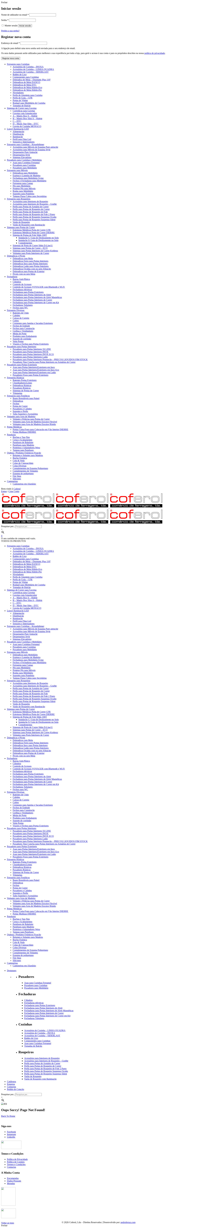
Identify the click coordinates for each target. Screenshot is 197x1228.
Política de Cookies (16, 1162)
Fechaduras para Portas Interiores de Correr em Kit (47, 1016)
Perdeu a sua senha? (10, 31)
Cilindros (28, 1000)
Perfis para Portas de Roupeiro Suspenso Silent (45, 1074)
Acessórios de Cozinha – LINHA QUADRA (44, 1030)
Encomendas (13, 1178)
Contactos (11, 1167)
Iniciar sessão (25, 26)
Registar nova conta (10, 58)
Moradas (11, 1183)
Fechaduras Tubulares (34, 1018)
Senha (5, 20)
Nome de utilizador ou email (15, 15)
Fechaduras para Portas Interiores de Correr (44, 1013)
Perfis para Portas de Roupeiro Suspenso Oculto (46, 1071)
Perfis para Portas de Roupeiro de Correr (42, 1066)
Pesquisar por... (8, 526)
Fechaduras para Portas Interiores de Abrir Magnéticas (48, 1010)
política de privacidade (154, 53)
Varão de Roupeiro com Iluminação (40, 1079)
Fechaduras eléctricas (34, 1003)
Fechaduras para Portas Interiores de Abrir (43, 1008)
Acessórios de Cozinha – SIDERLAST (42, 1035)
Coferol (17, 489)
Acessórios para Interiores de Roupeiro (42, 1058)
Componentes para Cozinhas (37, 1041)
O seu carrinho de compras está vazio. (18, 538)
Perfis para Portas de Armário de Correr (42, 1063)
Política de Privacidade (17, 1159)
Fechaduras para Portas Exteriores (39, 1005)
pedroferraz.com (128, 1222)
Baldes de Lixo (31, 1038)
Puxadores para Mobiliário (36, 988)
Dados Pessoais (14, 1181)
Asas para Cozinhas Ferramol (37, 983)
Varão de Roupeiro (32, 1076)
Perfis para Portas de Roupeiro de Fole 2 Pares (45, 1068)
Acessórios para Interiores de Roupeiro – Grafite (46, 1061)
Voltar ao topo (7, 1223)
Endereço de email (10, 43)
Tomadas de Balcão (33, 1046)
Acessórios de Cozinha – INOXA (39, 1033)
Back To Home (8, 1116)
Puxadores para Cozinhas (35, 985)
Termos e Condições (16, 1164)
